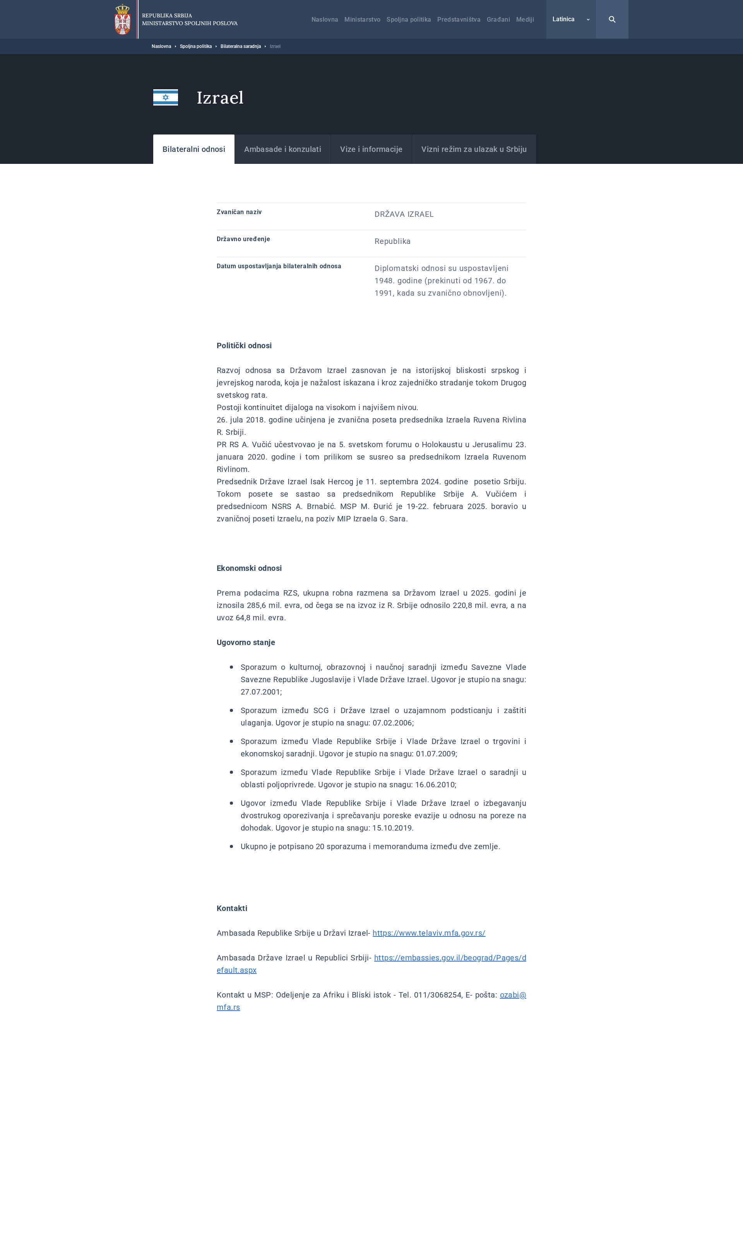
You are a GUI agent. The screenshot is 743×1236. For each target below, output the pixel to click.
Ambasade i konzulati (282, 149)
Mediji (525, 19)
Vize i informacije (371, 149)
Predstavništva (458, 19)
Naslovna (325, 19)
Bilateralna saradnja (241, 46)
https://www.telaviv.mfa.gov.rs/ (429, 933)
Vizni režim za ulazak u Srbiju (474, 149)
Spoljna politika (409, 19)
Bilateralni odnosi (194, 149)
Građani (498, 19)
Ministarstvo (362, 19)
